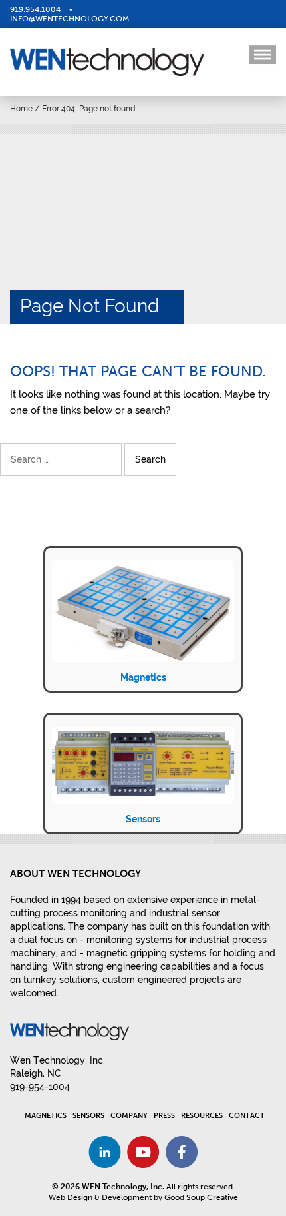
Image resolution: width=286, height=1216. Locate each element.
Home (21, 108)
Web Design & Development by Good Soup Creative (143, 1197)
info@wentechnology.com (69, 18)
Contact (247, 1115)
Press (164, 1115)
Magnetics (143, 677)
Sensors (143, 819)
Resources (202, 1115)
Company (129, 1115)
